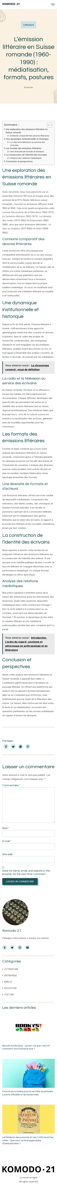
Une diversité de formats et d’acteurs (27, 151)
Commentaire (11, 785)
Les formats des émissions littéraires (23, 148)
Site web (7, 854)
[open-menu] (53, 4)
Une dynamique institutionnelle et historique (27, 139)
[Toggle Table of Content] (48, 125)
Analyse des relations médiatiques (25, 158)
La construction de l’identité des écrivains (26, 155)
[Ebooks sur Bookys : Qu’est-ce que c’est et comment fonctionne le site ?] (28, 1027)
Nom (5, 828)
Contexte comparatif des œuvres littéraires (29, 136)
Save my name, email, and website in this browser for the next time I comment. (26, 872)
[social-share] (5, 746)
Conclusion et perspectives (19, 161)
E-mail (6, 841)
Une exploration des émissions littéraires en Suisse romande (27, 131)
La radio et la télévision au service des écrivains (27, 143)
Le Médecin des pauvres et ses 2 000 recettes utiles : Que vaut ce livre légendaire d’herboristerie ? (28, 1140)
